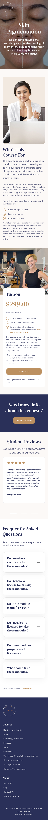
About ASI (7, 783)
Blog (5, 787)
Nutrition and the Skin (13, 730)
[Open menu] (42, 7)
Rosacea (7, 743)
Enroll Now (24, 371)
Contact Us (27, 688)
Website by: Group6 (24, 814)
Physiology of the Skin (13, 738)
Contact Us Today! (24, 420)
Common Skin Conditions (14, 769)
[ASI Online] (8, 7)
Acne (5, 734)
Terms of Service (11, 796)
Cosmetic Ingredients (13, 760)
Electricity (8, 751)
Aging (5, 747)
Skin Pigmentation (11, 764)
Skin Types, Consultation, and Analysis (20, 756)
